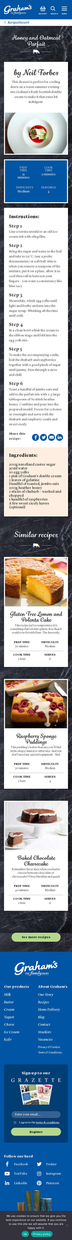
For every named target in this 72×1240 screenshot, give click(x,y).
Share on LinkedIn (59, 437)
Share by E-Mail (51, 437)
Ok (25, 1234)
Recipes (43, 1002)
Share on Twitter (43, 437)
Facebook (21, 1164)
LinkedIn (20, 1183)
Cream (9, 1010)
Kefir (8, 1039)
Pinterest (52, 1183)
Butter (9, 1002)
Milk (7, 995)
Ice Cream (11, 1032)
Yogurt (9, 1017)
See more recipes (36, 937)
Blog (41, 1017)
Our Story (45, 995)
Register (36, 1132)
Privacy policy (42, 1234)
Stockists (44, 1032)
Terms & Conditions (50, 1052)
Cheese (9, 1024)
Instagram (53, 1173)
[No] (67, 1225)
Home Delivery (49, 1010)
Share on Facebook (35, 437)
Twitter (51, 1164)
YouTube (20, 1173)
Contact (44, 1024)
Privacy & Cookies (49, 1047)
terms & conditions (47, 1122)
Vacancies (45, 1039)
